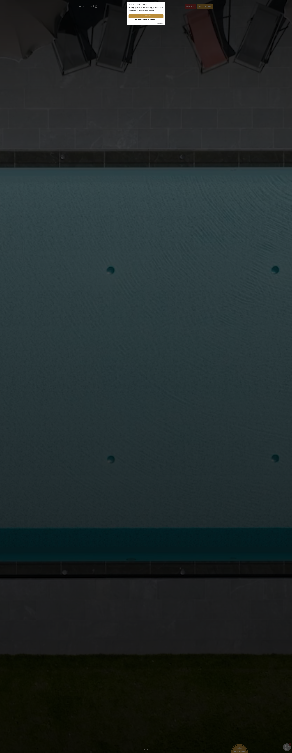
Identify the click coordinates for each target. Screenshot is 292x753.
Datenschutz (160, 23)
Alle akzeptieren (146, 16)
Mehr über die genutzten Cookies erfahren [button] (145, 19)
